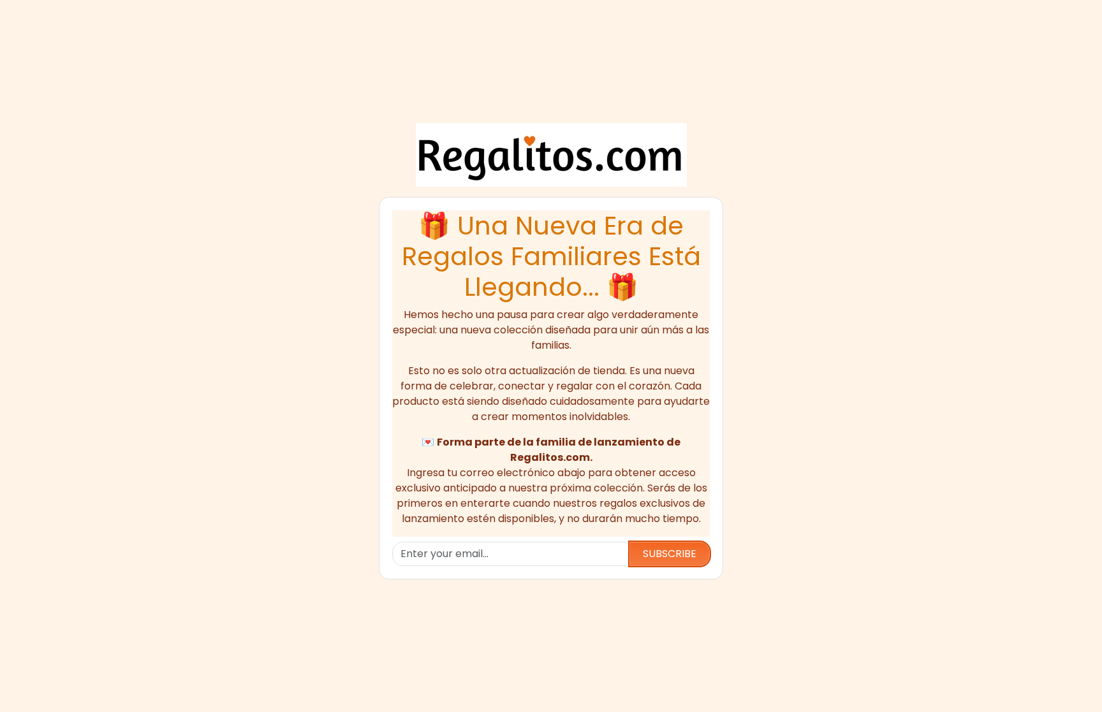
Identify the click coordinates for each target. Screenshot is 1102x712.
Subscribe (669, 553)
